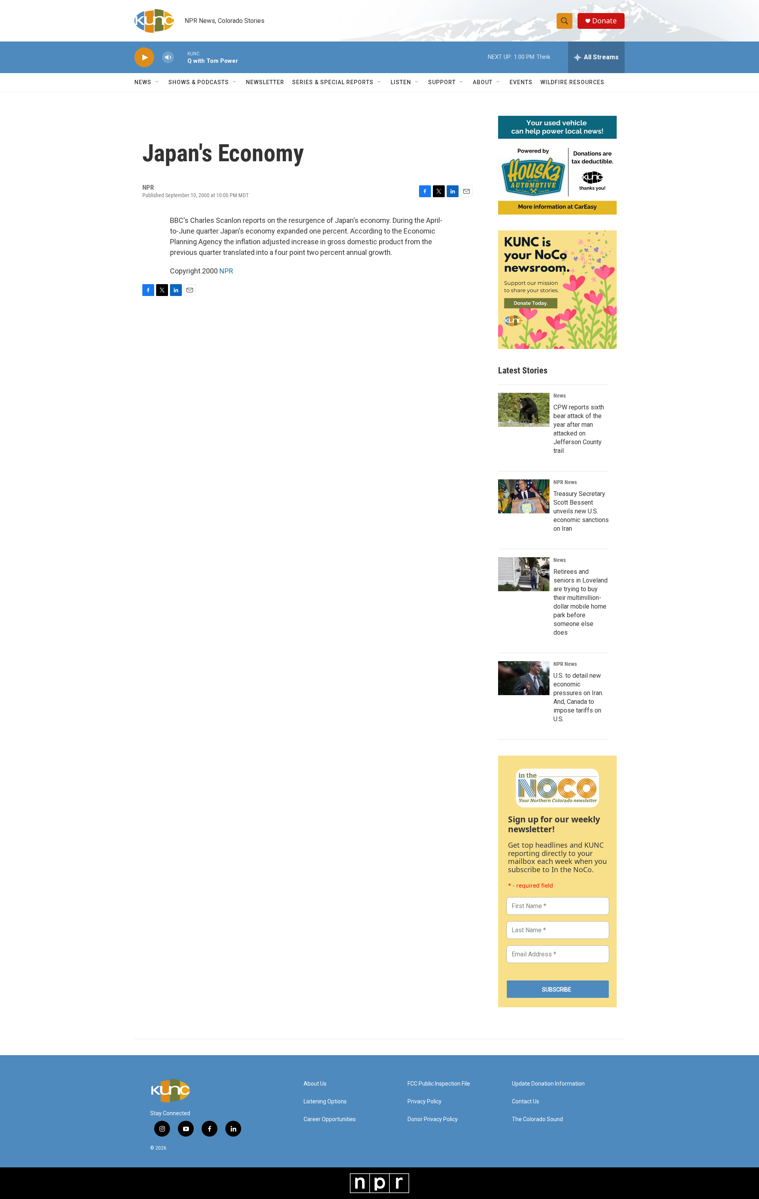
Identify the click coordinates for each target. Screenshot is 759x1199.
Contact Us (525, 1102)
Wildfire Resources (572, 82)
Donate (604, 21)
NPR (226, 271)
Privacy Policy (425, 1102)
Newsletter (265, 82)
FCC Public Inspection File (439, 1084)
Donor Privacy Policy (433, 1119)
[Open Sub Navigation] (157, 82)
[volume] (168, 57)
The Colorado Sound (537, 1119)
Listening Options (325, 1102)
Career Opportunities (330, 1119)
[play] (144, 57)
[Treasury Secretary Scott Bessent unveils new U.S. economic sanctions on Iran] (523, 496)
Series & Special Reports (333, 82)
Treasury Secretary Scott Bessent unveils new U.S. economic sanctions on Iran (581, 511)
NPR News (565, 482)
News (559, 395)
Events (521, 82)
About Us (315, 1084)
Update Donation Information (548, 1084)
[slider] (180, 57)
